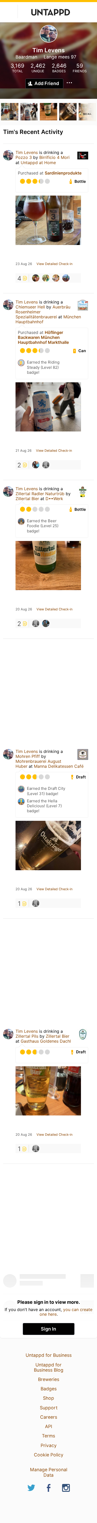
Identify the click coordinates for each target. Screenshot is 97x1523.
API (48, 1426)
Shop (48, 1398)
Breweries (48, 1379)
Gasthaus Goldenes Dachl (46, 1041)
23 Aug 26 (24, 264)
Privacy (49, 1445)
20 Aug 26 (24, 609)
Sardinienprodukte (63, 173)
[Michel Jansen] (35, 278)
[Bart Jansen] (45, 623)
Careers (48, 1417)
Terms (48, 1435)
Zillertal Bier (27, 498)
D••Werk (54, 498)
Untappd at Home (38, 162)
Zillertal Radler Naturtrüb (40, 493)
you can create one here (66, 1312)
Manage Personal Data (48, 1472)
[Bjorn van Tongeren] (45, 464)
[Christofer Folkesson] (55, 278)
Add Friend (46, 83)
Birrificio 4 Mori (54, 157)
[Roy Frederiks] (45, 278)
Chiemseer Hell (30, 306)
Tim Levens (27, 152)
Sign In (48, 1329)
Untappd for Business (49, 1355)
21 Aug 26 (24, 451)
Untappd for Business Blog (48, 1367)
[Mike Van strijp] (66, 278)
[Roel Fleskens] (35, 464)
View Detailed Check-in (54, 264)
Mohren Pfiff (28, 756)
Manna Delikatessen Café (59, 766)
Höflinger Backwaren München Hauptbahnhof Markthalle (43, 337)
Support (48, 1407)
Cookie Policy (48, 1454)
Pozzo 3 (24, 157)
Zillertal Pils (27, 1036)
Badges (49, 1388)
